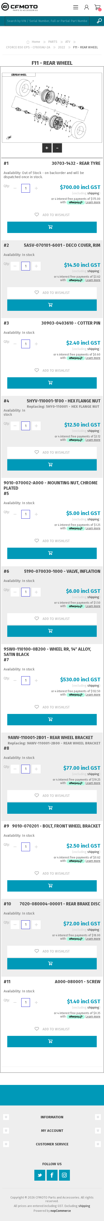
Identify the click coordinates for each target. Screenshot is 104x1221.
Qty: (7, 186)
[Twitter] (39, 1175)
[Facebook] (52, 1175)
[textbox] (47, 21)
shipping (93, 193)
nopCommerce (61, 1211)
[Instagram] (64, 1175)
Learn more (93, 202)
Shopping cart (97, 7)
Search (99, 21)
